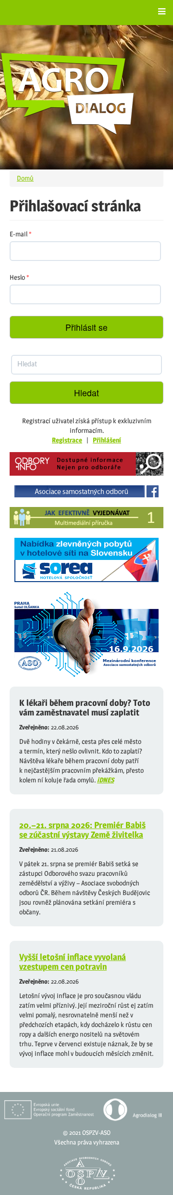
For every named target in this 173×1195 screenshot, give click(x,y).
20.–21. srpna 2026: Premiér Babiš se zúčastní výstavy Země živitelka (82, 830)
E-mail (21, 234)
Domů (25, 178)
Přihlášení (107, 440)
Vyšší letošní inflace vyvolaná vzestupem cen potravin (72, 962)
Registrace (67, 440)
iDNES (105, 780)
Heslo (19, 277)
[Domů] (68, 93)
